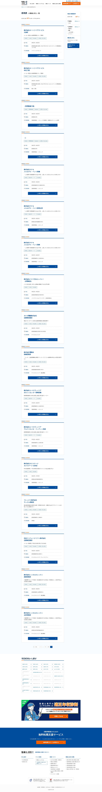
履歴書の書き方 (53, 763)
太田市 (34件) (25, 666)
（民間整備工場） (29, 106)
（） (25, 138)
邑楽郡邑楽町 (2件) (47, 690)
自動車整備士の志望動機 (55, 769)
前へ (36, 646)
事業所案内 (43, 787)
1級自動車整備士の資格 (71, 763)
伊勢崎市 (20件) (57, 664)
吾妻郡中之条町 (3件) (58, 676)
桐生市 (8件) (46, 664)
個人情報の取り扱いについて (60, 787)
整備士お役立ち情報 (57, 3)
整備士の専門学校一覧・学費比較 (73, 769)
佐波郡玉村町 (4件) (36, 687)
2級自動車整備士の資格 (71, 765)
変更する (76, 21)
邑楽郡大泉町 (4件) (36, 690)
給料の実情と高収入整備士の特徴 (73, 759)
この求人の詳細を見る (43, 55)
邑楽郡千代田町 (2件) (25, 691)
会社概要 (38, 787)
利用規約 (53, 787)
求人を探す (32, 3)
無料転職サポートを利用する (51, 742)
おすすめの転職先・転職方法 (56, 759)
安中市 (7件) (46, 669)
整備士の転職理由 (54, 761)
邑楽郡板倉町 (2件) (47, 687)
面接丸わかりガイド (54, 767)
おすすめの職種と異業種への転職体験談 (57, 771)
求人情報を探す (25, 759)
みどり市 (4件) (57, 669)
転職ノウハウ (48, 3)
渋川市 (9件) (56, 666)
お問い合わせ (48, 787)
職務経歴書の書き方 (54, 765)
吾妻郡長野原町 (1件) (25, 680)
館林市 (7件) (46, 666)
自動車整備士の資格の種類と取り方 (73, 761)
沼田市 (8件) (35, 666)
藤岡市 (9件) (24, 669)
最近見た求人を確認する (71, 45)
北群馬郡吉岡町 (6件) (37, 672)
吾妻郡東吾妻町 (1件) (25, 683)
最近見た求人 (24, 761)
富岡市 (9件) (35, 669)
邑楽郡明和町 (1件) (57, 687)
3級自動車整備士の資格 (71, 767)
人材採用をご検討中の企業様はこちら (74, 1)
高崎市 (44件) (35, 664)
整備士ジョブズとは (40, 3)
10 (48, 646)
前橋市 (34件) (25, 664)
